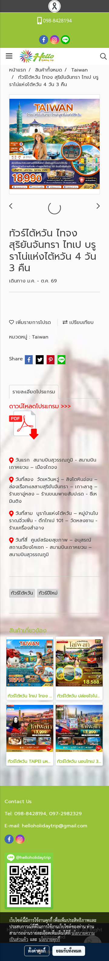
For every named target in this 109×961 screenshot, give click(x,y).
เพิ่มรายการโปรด (32, 322)
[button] (101, 56)
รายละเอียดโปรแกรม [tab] (33, 391)
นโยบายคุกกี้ (49, 939)
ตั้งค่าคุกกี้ (36, 950)
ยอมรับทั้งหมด (68, 950)
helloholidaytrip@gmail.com (54, 825)
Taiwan (40, 337)
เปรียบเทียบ (81, 322)
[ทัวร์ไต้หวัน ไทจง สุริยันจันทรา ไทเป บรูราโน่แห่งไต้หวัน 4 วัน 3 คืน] (54, 145)
